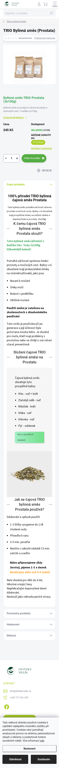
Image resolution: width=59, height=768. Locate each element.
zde (42, 740)
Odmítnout (15, 759)
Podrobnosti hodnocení (44, 38)
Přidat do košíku (32, 158)
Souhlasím (44, 759)
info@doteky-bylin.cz (20, 691)
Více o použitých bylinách (25, 437)
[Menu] (55, 4)
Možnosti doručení (41, 148)
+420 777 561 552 (19, 697)
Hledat (51, 13)
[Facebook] (6, 706)
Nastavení (29, 748)
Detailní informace (13, 118)
